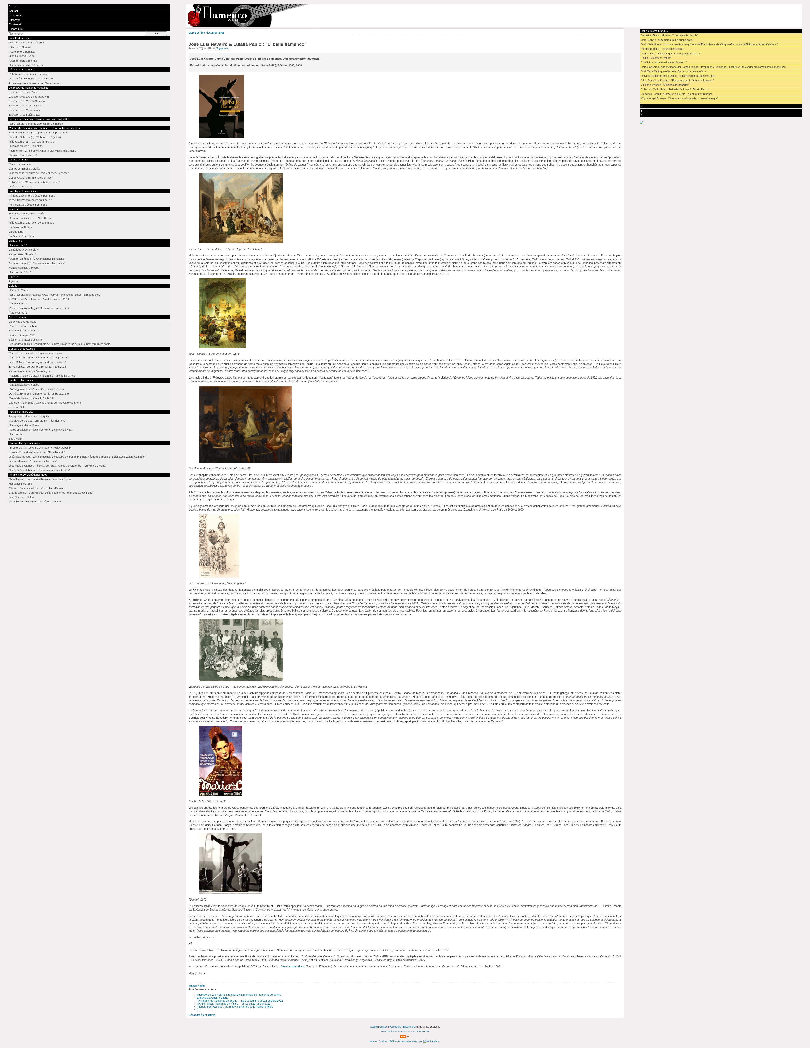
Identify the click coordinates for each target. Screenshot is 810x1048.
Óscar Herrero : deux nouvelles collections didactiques (40, 479)
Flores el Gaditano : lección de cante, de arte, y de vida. (40, 429)
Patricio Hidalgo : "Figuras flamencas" (662, 48)
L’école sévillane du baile (23, 326)
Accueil (13, 6)
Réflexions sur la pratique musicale (29, 74)
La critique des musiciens (23, 191)
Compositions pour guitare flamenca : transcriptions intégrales (44, 128)
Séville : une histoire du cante (26, 339)
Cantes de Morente (20, 164)
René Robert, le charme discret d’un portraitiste (36, 123)
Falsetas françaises (20, 38)
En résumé (15, 24)
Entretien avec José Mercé (24, 92)
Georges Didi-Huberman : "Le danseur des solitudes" (39, 470)
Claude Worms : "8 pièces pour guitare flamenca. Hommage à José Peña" (51, 492)
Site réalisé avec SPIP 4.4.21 (395, 1031)
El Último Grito (17, 407)
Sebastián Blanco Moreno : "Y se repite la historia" (669, 35)
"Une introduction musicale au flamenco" (664, 62)
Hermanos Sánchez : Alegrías (26, 65)
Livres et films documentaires (206, 32)
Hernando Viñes (18, 290)
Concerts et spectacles (22, 348)
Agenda (13, 276)
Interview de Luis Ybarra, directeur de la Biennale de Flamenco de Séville (239, 994)
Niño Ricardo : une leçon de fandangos (31, 222)
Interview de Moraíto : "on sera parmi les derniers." (37, 420)
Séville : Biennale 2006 (22, 335)
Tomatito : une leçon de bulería (26, 213)
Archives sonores (19, 159)
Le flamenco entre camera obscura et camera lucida (38, 119)
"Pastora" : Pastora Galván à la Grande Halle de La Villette (42, 375)
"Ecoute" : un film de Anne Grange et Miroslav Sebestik (40, 447)
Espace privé (16, 29)
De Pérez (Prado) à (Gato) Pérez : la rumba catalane (39, 393)
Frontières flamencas (21, 380)
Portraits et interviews (21, 411)
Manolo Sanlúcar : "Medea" (24, 267)
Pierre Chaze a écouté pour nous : (28, 204)
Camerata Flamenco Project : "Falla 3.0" (31, 398)
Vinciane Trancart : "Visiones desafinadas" (665, 85)
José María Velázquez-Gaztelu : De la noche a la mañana (674, 71)
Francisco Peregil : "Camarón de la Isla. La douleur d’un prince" (677, 94)
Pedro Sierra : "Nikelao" (22, 254)
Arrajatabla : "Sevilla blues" (24, 384)
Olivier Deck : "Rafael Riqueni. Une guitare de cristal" (671, 53)
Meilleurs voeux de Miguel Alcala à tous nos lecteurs (39, 308)
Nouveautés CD (18, 245)
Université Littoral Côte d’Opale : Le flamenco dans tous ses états (678, 75)
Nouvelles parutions (20, 483)
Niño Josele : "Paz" (20, 272)
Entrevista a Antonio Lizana (212, 997)
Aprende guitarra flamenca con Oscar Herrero (35, 83)
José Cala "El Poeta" (20, 186)
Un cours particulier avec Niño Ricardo (31, 218)
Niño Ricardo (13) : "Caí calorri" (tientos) (32, 141)
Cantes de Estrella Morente (24, 168)
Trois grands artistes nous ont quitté (29, 416)
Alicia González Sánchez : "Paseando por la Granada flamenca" (677, 80)
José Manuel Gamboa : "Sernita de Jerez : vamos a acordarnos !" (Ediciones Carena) (57, 465)
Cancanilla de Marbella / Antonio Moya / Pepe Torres (39, 357)
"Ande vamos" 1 (18, 303)
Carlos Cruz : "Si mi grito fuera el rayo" (31, 177)
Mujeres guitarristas (293, 966)
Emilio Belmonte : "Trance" (656, 58)
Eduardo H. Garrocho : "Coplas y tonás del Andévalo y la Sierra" (45, 402)
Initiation (14, 209)
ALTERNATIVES (421, 1031)
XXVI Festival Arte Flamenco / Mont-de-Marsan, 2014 (39, 299)
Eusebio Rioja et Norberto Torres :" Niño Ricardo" (37, 452)
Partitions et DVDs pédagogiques (28, 474)
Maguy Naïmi (223, 48)
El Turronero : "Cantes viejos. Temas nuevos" (34, 182)
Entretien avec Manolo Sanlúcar (27, 101)
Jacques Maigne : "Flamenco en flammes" (33, 461)
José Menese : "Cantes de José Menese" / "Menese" (39, 173)
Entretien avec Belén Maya (24, 114)
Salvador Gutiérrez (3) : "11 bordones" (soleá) (35, 137)
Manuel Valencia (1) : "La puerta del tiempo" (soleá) (38, 132)
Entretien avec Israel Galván (25, 105)
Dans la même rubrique (654, 31)
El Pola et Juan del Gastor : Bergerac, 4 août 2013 (37, 366)
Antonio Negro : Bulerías (23, 60)
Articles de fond (18, 317)
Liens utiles (15, 240)
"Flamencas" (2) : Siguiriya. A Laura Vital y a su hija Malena (42, 150)
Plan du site (15, 15)
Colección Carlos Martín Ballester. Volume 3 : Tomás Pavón (675, 89)
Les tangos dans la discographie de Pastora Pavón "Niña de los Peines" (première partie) (60, 344)
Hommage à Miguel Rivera (24, 425)
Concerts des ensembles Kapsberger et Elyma (35, 353)
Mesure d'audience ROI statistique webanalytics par (396, 1041)
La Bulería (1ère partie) (22, 236)
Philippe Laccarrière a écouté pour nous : (32, 195)
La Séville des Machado (22, 321)
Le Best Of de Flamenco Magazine (28, 87)
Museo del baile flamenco (23, 330)
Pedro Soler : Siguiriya (22, 51)
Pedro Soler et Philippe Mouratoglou (30, 371)
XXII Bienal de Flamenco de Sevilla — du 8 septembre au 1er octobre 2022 (240, 1000)
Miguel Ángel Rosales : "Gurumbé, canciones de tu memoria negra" (235, 1006)
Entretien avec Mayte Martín (25, 110)
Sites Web (14, 20)
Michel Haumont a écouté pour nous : (30, 200)
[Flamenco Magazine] (494, 15)
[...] (198, 1009)
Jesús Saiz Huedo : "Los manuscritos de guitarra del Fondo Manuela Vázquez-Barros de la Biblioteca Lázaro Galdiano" (709, 44)
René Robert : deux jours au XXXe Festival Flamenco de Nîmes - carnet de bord (54, 294)
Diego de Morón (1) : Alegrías (25, 146)
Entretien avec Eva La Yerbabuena (29, 96)
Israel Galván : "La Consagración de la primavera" (37, 362)
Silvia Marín (15, 438)
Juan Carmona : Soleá (22, 56)
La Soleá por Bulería (20, 227)
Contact (13, 10)
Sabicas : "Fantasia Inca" (23, 155)
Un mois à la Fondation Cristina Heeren (31, 78)
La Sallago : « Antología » (23, 249)
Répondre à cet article (202, 1015)
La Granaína (16, 231)
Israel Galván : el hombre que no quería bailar (667, 40)
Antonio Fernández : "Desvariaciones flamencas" (37, 258)
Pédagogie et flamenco (22, 69)
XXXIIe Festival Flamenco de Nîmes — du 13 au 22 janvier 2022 (233, 1003)
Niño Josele (16, 434)
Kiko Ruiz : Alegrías (20, 47)
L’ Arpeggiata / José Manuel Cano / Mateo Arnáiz (36, 389)
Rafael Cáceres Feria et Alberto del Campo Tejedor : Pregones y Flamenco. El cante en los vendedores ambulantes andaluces (713, 67)
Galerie (13, 285)
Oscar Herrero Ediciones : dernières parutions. (35, 501)
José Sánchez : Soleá (21, 497)
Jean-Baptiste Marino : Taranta (26, 42)
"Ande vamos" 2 (18, 312)
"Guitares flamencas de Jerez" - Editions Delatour (37, 488)
